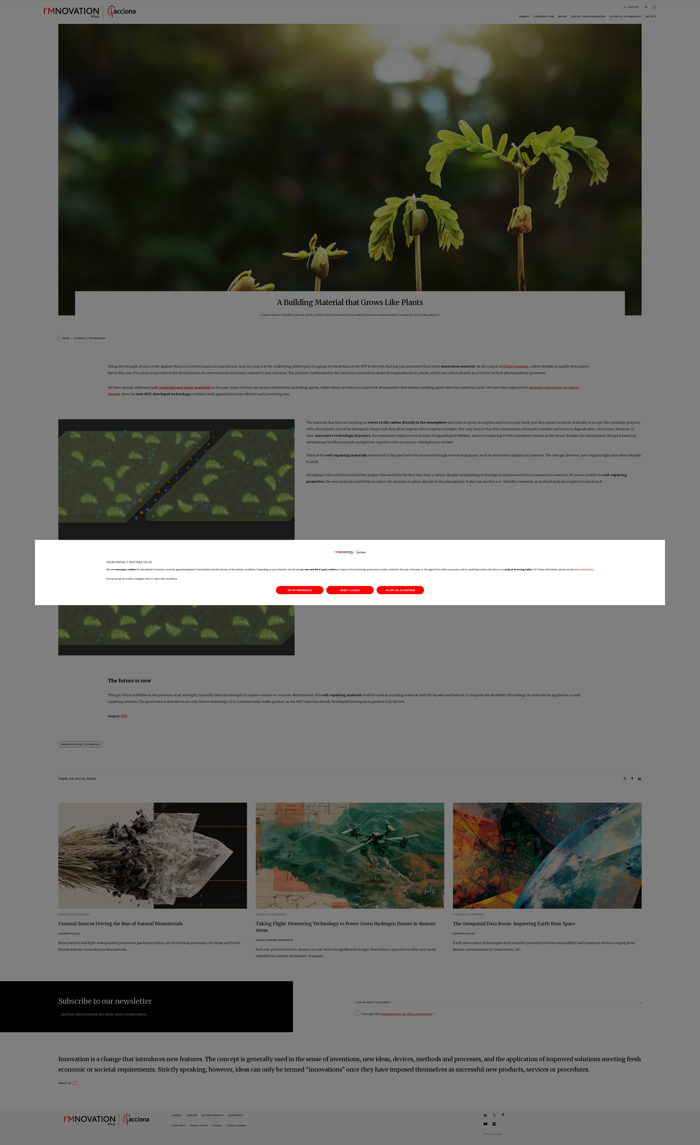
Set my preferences (300, 590)
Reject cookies (350, 590)
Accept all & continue (400, 590)
